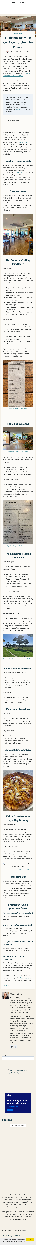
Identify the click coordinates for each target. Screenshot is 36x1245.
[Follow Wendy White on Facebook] (11, 1046)
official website (24, 978)
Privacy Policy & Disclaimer (11, 1236)
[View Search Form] (32, 9)
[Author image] (7, 52)
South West (18, 33)
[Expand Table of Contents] (30, 121)
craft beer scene (24, 142)
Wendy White (14, 51)
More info (23, 1243)
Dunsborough (19, 172)
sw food (6, 985)
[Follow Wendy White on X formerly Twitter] (15, 1046)
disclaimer (19, 109)
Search (4, 1055)
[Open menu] (32, 2)
